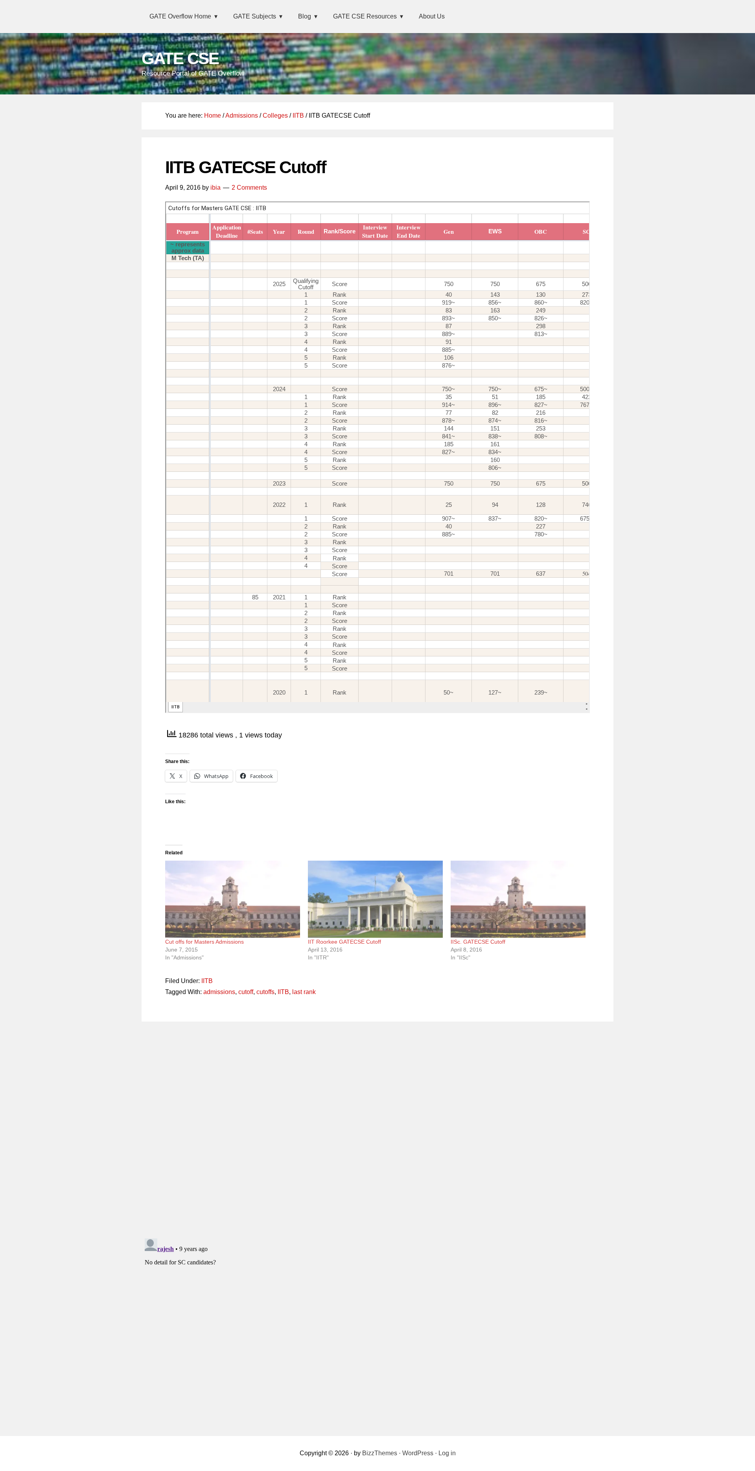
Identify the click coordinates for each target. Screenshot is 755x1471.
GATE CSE (180, 58)
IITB (207, 981)
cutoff (245, 992)
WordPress (417, 1453)
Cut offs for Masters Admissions (204, 942)
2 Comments (249, 187)
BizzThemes (379, 1453)
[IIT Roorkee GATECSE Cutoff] (375, 899)
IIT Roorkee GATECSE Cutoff (344, 942)
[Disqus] (377, 1127)
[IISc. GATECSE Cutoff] (518, 899)
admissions (219, 992)
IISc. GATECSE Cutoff (478, 942)
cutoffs (265, 992)
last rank (304, 992)
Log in (447, 1453)
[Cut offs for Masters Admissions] (232, 899)
